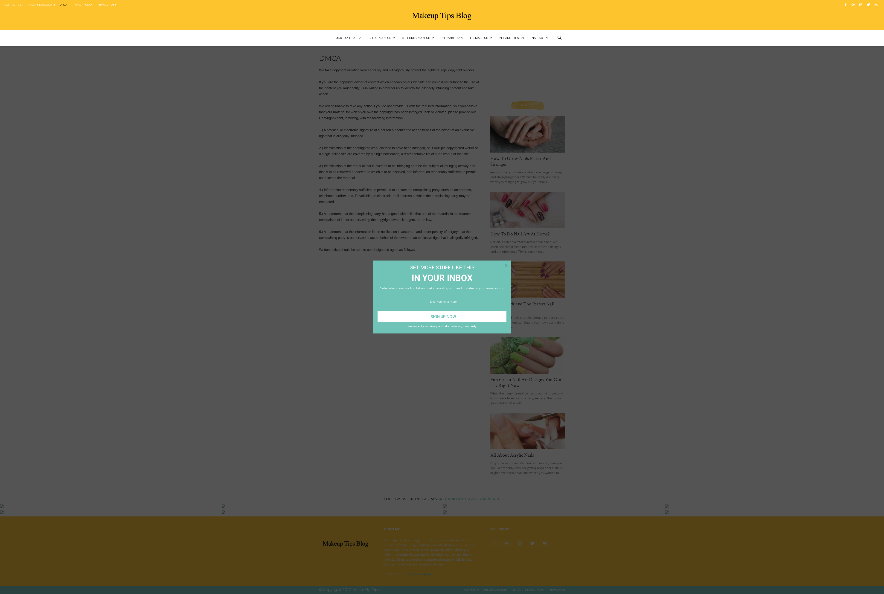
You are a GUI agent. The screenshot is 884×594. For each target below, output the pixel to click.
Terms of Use (106, 4)
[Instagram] (860, 4)
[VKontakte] (875, 4)
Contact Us (13, 4)
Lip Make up (479, 38)
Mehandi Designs (512, 38)
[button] (559, 37)
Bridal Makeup (379, 38)
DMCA (63, 4)
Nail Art (538, 38)
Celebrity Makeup (416, 38)
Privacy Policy (82, 4)
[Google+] (853, 4)
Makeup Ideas (346, 38)
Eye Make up (450, 38)
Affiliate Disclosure (40, 4)
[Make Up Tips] (442, 15)
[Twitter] (868, 4)
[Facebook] (845, 4)
